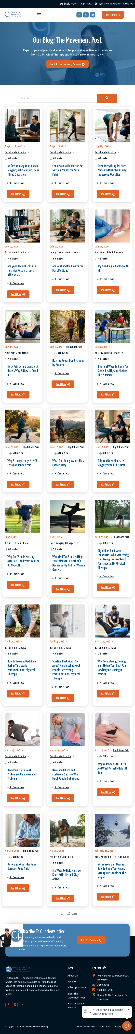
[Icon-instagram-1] (86, 15)
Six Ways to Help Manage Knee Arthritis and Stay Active (66, 875)
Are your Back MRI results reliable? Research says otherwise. (21, 271)
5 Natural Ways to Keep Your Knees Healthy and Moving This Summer (113, 371)
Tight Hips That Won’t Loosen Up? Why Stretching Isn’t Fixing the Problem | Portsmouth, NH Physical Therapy (113, 559)
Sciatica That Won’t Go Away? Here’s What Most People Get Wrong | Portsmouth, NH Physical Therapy (66, 670)
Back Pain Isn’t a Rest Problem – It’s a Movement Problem (22, 775)
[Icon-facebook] (79, 15)
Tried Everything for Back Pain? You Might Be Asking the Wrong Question (112, 170)
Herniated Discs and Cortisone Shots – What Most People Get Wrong (66, 775)
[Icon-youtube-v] (92, 15)
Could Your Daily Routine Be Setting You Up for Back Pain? (67, 170)
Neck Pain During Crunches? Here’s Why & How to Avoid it (22, 371)
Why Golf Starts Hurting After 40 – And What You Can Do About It (23, 561)
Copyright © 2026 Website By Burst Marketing (26, 1026)
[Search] (107, 98)
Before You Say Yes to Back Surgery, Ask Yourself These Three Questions (23, 170)
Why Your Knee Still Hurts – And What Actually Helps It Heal (112, 768)
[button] (18, 194)
